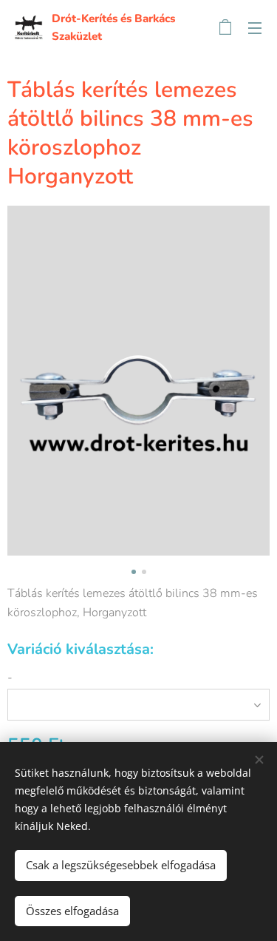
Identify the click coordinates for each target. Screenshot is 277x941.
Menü (255, 27)
